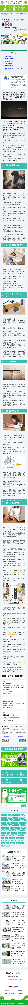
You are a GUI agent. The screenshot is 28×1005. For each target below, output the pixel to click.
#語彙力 (12, 843)
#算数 (9, 840)
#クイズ (10, 817)
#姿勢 (8, 833)
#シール (11, 820)
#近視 (17, 843)
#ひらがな (22, 825)
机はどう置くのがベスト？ (11, 61)
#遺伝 (3, 845)
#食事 (7, 845)
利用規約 (7, 990)
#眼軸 (17, 838)
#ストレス (17, 820)
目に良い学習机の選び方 (11, 58)
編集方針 (5, 693)
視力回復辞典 (8, 13)
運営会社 (21, 993)
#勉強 (18, 830)
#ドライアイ (14, 823)
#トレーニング (22, 823)
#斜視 (7, 835)
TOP (2, 13)
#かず (22, 815)
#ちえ (8, 823)
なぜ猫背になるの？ (9, 65)
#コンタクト (4, 820)
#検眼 (16, 835)
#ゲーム (15, 817)
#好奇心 (3, 833)
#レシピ (17, 828)
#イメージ (4, 815)
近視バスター (7, 622)
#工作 (24, 833)
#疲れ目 (21, 835)
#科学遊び (4, 840)
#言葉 (7, 843)
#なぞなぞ (4, 825)
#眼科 (6, 838)
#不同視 (23, 828)
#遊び (22, 843)
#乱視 (3, 830)
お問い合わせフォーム (14, 723)
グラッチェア (15, 572)
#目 (2, 838)
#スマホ (3, 823)
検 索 (23, 806)
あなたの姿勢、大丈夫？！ (11, 56)
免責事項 (10, 693)
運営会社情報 (6, 723)
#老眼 (14, 840)
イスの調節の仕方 (9, 63)
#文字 (3, 835)
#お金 (9, 815)
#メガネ (12, 828)
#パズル (10, 825)
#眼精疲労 (12, 838)
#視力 (3, 843)
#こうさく (21, 817)
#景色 (12, 835)
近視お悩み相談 (10, 634)
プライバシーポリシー (10, 993)
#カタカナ (4, 817)
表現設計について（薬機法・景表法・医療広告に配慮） (14, 727)
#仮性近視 (13, 830)
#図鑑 (23, 830)
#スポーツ (23, 820)
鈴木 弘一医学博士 (8, 701)
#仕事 (7, 830)
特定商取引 (20, 990)
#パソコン (16, 825)
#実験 (19, 833)
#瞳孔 (22, 838)
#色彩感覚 (19, 840)
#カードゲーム (16, 815)
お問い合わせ (8, 996)
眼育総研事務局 (7, 683)
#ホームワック (5, 828)
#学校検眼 (14, 833)
